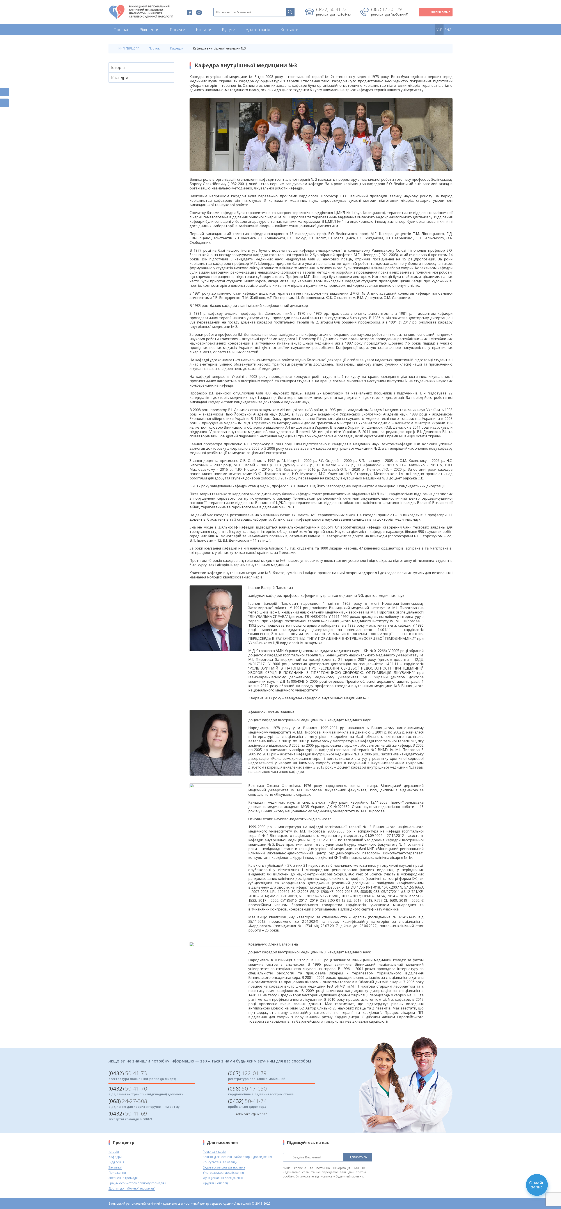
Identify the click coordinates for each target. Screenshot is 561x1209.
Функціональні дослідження (223, 1178)
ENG (448, 29)
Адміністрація (258, 29)
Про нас (121, 29)
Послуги (177, 29)
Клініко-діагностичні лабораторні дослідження (237, 1157)
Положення (117, 1172)
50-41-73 (331, 9)
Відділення (149, 29)
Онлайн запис (440, 12)
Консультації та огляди (220, 1162)
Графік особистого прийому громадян (137, 1183)
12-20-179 (386, 9)
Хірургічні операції (216, 1183)
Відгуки (228, 29)
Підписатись (358, 1157)
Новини (203, 29)
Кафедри (176, 48)
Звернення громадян (123, 1178)
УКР (439, 29)
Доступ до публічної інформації (131, 1188)
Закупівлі (115, 1167)
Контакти (290, 29)
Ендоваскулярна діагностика (224, 1167)
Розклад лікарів (214, 1151)
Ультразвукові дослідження (223, 1172)
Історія (118, 67)
